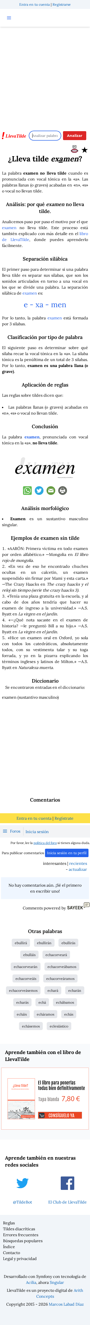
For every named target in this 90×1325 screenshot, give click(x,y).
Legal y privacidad (20, 1258)
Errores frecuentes (20, 1234)
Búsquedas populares (22, 1240)
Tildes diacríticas (19, 1228)
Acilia (31, 1282)
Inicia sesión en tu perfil (66, 853)
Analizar (74, 135)
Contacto (11, 1252)
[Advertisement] (45, 76)
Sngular (57, 1282)
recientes (78, 863)
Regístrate (64, 818)
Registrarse (61, 4)
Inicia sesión (37, 831)
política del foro (45, 843)
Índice (9, 1246)
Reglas (9, 1222)
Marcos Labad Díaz (66, 1304)
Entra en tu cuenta (34, 4)
